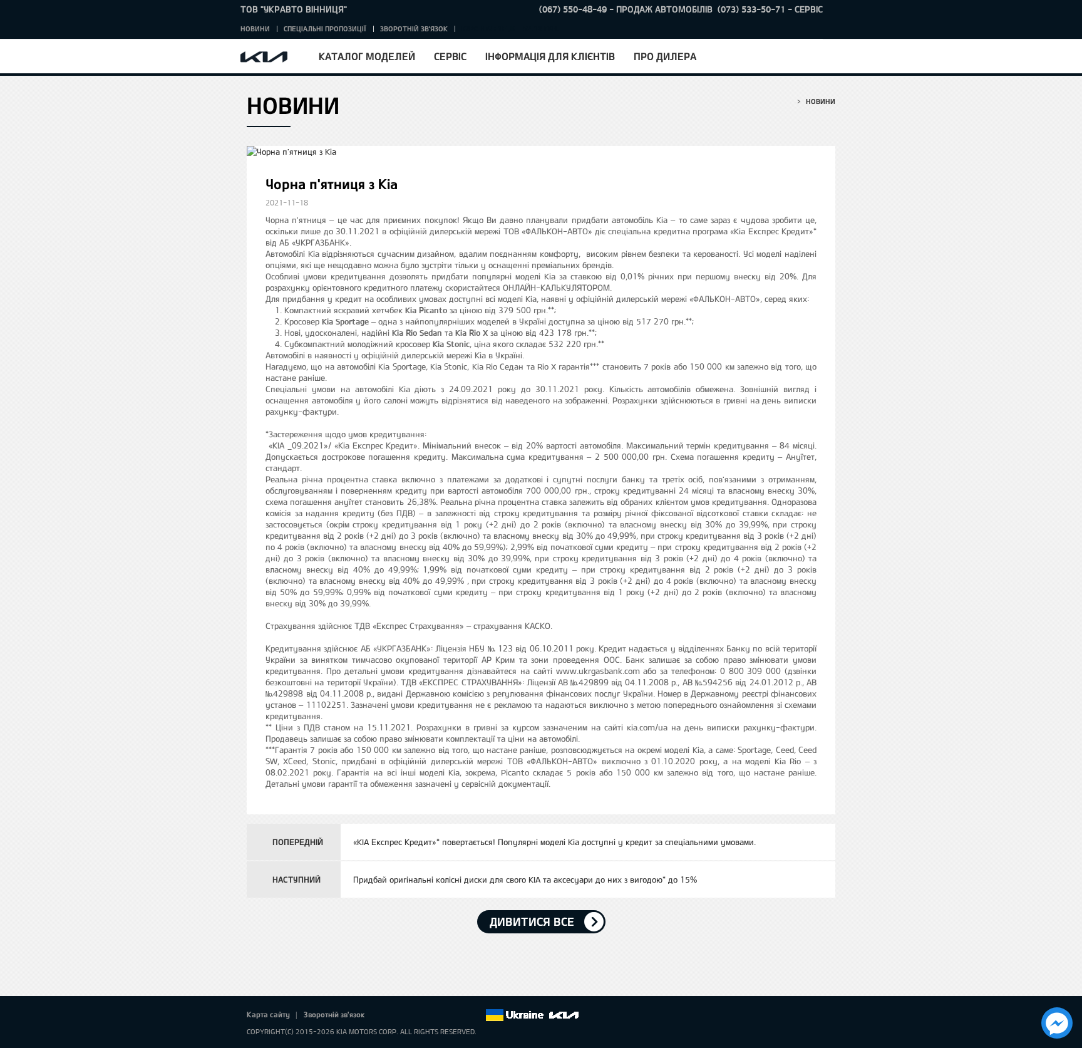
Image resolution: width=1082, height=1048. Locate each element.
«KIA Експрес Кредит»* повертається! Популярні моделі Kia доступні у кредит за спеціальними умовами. (554, 842)
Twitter (405, 1015)
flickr (475, 1015)
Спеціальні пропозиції (325, 28)
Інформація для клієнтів (550, 56)
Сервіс (450, 56)
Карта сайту (268, 1014)
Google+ (422, 1015)
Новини (255, 28)
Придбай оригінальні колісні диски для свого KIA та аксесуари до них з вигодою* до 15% (525, 879)
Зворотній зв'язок (414, 28)
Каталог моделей (367, 56)
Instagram (457, 1015)
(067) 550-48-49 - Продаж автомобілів (626, 9)
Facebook (387, 1015)
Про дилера (665, 56)
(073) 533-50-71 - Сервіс (770, 9)
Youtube (440, 1015)
